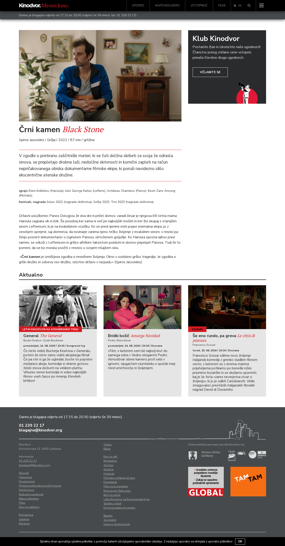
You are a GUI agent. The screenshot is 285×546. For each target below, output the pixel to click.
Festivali (109, 474)
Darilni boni (26, 490)
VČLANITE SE (210, 72)
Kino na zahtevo (29, 507)
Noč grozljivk (112, 495)
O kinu (108, 445)
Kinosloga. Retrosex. (117, 491)
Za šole (108, 465)
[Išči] (249, 5)
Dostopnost (27, 481)
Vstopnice (199, 5)
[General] (58, 307)
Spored (138, 5)
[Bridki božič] (142, 307)
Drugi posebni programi (119, 508)
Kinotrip (109, 469)
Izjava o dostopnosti (117, 524)
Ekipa (107, 449)
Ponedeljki (110, 482)
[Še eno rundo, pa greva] (227, 307)
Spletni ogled (112, 504)
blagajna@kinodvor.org (40, 430)
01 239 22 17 (126, 15)
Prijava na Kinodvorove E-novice (40, 486)
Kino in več (110, 457)
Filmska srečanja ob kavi (119, 478)
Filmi (221, 5)
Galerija (24, 519)
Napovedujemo (167, 5)
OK (240, 542)
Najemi (108, 516)
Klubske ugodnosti (31, 494)
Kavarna (24, 524)
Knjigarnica (26, 515)
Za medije (110, 520)
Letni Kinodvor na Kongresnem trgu (50, 329)
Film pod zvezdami (116, 486)
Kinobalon (110, 461)
